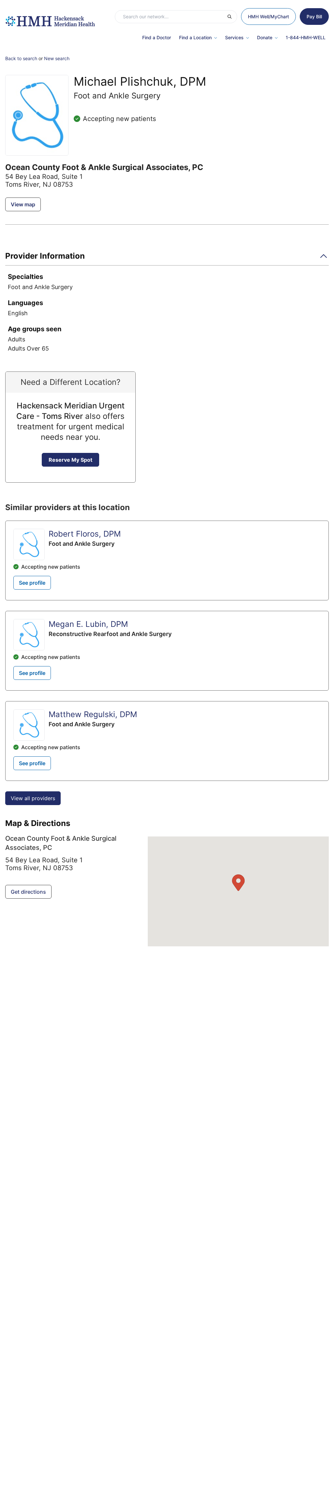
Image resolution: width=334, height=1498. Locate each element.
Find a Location (195, 37)
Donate (264, 37)
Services (234, 37)
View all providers (33, 798)
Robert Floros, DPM (85, 534)
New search (56, 58)
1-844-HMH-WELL (306, 37)
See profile (32, 582)
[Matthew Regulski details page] (29, 725)
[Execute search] (232, 16)
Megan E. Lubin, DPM (88, 624)
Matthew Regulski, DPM (93, 714)
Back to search (21, 58)
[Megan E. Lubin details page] (29, 634)
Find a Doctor (156, 37)
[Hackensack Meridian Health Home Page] (50, 18)
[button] (167, 258)
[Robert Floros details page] (29, 544)
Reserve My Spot (70, 459)
